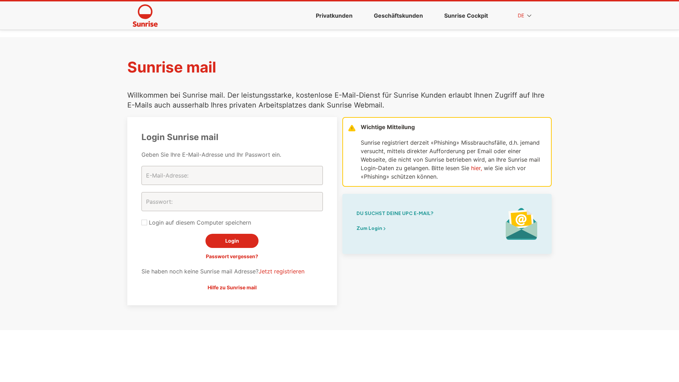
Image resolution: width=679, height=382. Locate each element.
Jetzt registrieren (281, 271)
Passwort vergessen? (232, 256)
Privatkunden (334, 15)
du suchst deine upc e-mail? (394, 213)
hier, (476, 168)
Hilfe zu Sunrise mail (232, 287)
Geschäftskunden (398, 15)
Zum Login (369, 228)
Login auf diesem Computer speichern (199, 222)
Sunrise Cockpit (466, 15)
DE (522, 15)
